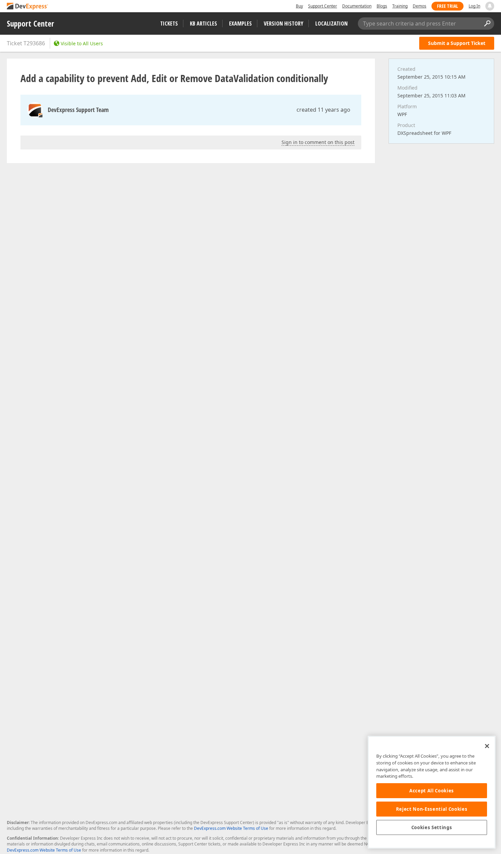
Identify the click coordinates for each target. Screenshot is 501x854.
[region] (432, 792)
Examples (240, 23)
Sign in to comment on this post (318, 142)
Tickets (169, 23)
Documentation (356, 6)
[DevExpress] (27, 7)
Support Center (322, 6)
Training (400, 6)
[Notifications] (489, 6)
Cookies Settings (431, 827)
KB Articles (203, 23)
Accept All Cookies (431, 791)
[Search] (487, 23)
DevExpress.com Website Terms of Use (231, 828)
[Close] (487, 746)
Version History (283, 23)
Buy (299, 6)
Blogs (382, 6)
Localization (331, 23)
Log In (474, 6)
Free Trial (447, 6)
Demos (419, 6)
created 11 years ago (323, 109)
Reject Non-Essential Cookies (431, 809)
